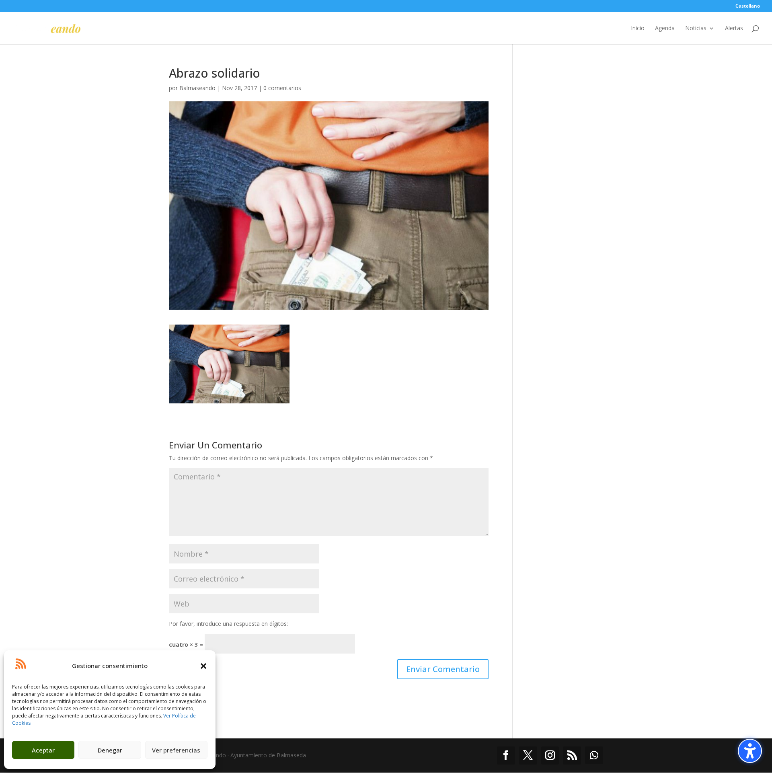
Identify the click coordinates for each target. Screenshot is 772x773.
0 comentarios (282, 88)
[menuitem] (747, 8)
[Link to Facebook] (506, 755)
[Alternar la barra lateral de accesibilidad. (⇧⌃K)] (750, 751)
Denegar (110, 750)
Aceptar (43, 750)
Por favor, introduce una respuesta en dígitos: (228, 623)
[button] (203, 666)
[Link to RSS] (572, 755)
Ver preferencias (176, 750)
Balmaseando (197, 88)
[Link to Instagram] (550, 755)
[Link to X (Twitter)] (528, 755)
